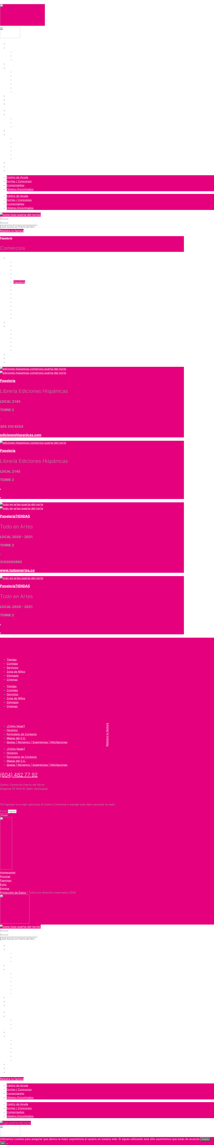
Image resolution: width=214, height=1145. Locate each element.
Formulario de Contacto (22, 734)
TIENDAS (22, 516)
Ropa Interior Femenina (27, 290)
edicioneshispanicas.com (20, 435)
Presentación (21, 51)
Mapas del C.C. (16, 738)
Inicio (10, 43)
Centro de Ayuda (17, 177)
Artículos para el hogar (27, 270)
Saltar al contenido (12, 2)
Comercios (13, 67)
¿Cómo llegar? (16, 726)
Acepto (205, 1139)
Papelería (6, 238)
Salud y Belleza (23, 298)
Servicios (19, 79)
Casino (17, 318)
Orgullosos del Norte (20, 103)
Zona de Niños (22, 83)
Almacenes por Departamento (32, 266)
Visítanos (12, 47)
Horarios (12, 730)
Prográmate (14, 63)
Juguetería (20, 278)
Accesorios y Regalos (27, 262)
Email (4, 811)
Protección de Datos (13, 892)
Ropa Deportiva (23, 286)
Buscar (4, 218)
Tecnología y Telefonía (27, 350)
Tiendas (18, 71)
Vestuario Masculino (26, 310)
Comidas (19, 75)
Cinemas (18, 91)
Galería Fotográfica (25, 59)
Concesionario (22, 330)
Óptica (17, 334)
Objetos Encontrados (20, 189)
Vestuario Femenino (25, 302)
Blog (9, 99)
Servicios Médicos (24, 346)
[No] (7, 1143)
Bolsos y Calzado (24, 274)
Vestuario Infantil (24, 306)
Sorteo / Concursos (19, 181)
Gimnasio (19, 87)
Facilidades (20, 55)
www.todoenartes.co (17, 570)
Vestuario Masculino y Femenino (33, 314)
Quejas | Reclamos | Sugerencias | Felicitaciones (37, 742)
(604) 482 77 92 (19, 775)
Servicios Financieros (26, 342)
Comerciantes (15, 185)
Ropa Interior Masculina (28, 294)
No (2, 1143)
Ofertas (11, 95)
